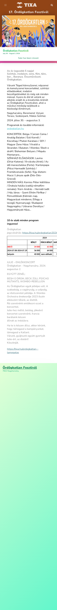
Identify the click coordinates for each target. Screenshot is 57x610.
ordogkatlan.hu (15, 128)
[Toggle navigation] (5, 5)
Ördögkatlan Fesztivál (15, 50)
